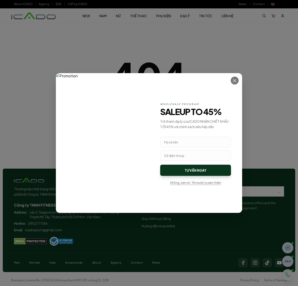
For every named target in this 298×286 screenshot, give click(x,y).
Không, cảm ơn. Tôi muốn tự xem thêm (195, 182)
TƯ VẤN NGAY (196, 170)
